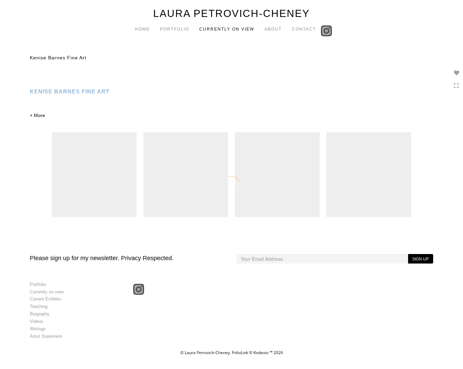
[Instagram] (327, 30)
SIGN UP (420, 259)
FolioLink (240, 352)
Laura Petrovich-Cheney (231, 13)
